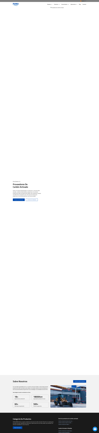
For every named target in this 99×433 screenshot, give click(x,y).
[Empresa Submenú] (51, 4)
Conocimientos (64, 4)
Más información (17, 427)
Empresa (49, 4)
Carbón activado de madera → (64, 424)
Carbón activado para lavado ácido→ (65, 431)
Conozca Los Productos (18, 199)
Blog (80, 4)
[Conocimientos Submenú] (68, 4)
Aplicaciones (73, 4)
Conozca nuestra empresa (80, 381)
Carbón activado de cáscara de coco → (65, 421)
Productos (56, 4)
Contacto (84, 4)
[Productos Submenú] (59, 4)
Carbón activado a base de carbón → (65, 422)
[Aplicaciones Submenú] (76, 4)
